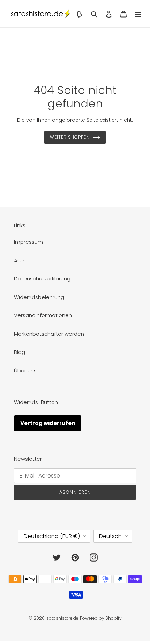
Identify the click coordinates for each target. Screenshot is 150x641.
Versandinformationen (43, 315)
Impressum (28, 241)
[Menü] (138, 13)
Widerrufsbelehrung (39, 297)
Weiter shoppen (70, 137)
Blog (19, 352)
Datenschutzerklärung (42, 278)
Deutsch (110, 536)
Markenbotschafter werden (49, 333)
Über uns (25, 370)
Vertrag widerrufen (47, 423)
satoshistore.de (62, 618)
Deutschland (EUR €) (52, 536)
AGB (19, 260)
